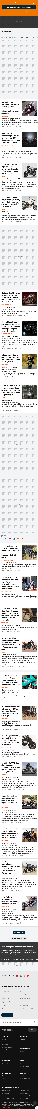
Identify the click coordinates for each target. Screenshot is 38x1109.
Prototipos (5, 906)
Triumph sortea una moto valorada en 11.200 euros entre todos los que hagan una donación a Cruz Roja (10, 711)
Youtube (9, 538)
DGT (27, 37)
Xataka (4, 1039)
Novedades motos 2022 (27, 1009)
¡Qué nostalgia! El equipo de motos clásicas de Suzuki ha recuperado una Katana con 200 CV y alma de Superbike (10, 297)
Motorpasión (23, 1063)
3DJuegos (22, 1039)
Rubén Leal (9, 348)
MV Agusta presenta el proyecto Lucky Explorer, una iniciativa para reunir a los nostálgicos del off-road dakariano (10, 202)
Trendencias (5, 1076)
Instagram (14, 538)
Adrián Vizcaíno (10, 315)
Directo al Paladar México (8, 1098)
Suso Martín (9, 126)
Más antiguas (19, 932)
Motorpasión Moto (24, 1066)
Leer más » (18, 124)
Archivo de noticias (20, 938)
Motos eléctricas (7, 145)
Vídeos (4, 995)
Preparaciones (6, 305)
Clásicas (4, 775)
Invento (21, 37)
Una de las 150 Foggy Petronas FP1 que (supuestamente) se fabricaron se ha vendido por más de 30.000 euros (10, 680)
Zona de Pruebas (25, 998)
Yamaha (22, 1002)
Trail (3, 176)
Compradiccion (6, 1081)
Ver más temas (7, 1015)
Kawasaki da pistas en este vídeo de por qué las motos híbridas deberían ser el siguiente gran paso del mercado (10, 326)
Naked (3, 652)
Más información (5, 1107)
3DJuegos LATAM (24, 1090)
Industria (4, 116)
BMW (32, 37)
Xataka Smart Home (7, 1047)
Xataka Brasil (5, 1093)
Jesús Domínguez (11, 789)
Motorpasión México (25, 1098)
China (15, 37)
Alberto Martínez (11, 666)
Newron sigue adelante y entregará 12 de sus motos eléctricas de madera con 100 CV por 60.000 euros (10, 740)
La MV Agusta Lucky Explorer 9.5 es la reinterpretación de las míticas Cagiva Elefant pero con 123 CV (9, 169)
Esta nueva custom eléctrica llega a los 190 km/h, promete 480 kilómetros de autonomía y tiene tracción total (10, 138)
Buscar (35, 1022)
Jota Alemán (9, 822)
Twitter (1, 538)
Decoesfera (5, 1078)
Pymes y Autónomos (25, 1078)
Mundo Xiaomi (6, 1050)
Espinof (22, 1054)
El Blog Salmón (23, 1076)
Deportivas (15, 959)
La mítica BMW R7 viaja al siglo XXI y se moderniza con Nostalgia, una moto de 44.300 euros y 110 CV (10, 767)
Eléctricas (5, 1009)
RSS (18, 538)
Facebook (5, 538)
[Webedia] (7, 1031)
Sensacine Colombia (25, 1096)
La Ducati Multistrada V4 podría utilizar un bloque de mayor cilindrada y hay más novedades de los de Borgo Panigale (11, 390)
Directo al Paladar (6, 1063)
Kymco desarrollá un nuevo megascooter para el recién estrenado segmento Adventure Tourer (10, 800)
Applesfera (5, 1044)
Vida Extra (22, 1042)
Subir (31, 1029)
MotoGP (22, 959)
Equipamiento (29, 959)
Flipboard (22, 538)
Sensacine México (24, 1093)
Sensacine (22, 1051)
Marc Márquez (24, 1005)
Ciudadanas (5, 364)
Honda (4, 1005)
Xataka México (6, 1090)
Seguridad (23, 995)
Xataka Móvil (5, 1042)
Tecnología (5, 623)
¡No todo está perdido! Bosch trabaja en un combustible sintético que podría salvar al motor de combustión (9, 833)
